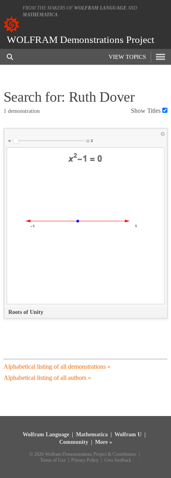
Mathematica (40, 14)
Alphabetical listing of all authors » (47, 377)
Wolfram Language (100, 8)
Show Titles (146, 110)
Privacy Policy (85, 460)
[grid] (86, 227)
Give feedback (117, 460)
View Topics (127, 57)
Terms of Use (53, 460)
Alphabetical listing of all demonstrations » (57, 366)
